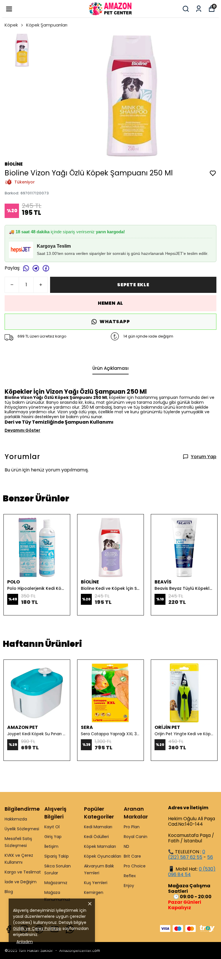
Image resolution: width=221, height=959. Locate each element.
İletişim (51, 846)
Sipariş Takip (56, 856)
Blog (9, 891)
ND (126, 846)
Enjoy (129, 885)
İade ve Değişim (21, 882)
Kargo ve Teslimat (23, 872)
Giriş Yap (53, 836)
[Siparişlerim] (198, 8)
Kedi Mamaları (98, 827)
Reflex (130, 876)
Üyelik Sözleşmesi (22, 829)
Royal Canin (135, 836)
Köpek (11, 25)
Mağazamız (55, 883)
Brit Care (132, 856)
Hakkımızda (16, 819)
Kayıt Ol (52, 827)
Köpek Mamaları (100, 846)
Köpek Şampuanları (46, 25)
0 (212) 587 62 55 (186, 854)
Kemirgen (93, 892)
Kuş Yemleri (95, 883)
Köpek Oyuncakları (102, 856)
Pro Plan (132, 827)
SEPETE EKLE (133, 284)
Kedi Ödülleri (96, 836)
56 (210, 857)
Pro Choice (135, 866)
